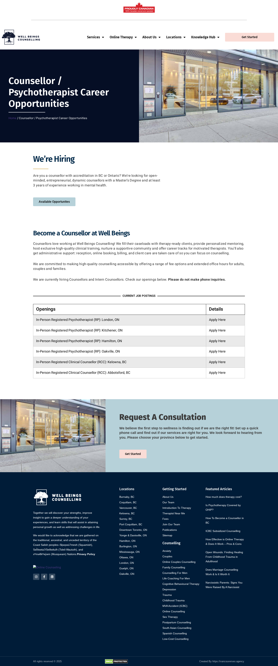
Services (93, 37)
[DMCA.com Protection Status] (116, 661)
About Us (149, 37)
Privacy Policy (86, 554)
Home (12, 118)
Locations (174, 37)
